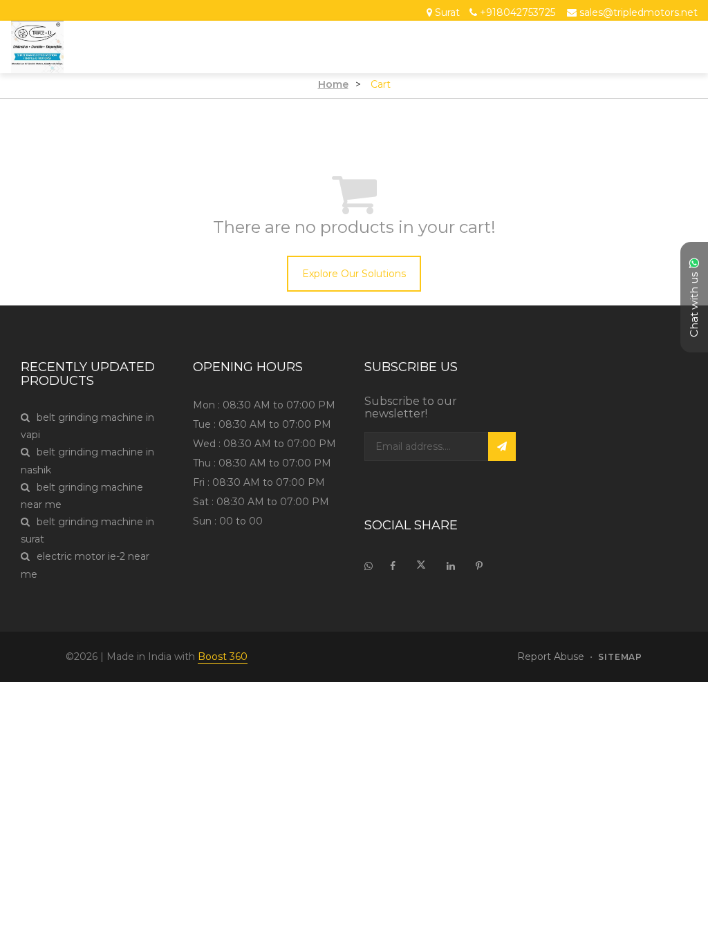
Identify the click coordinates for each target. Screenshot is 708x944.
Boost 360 (223, 656)
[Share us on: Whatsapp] (372, 566)
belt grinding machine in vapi (87, 426)
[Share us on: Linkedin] (450, 566)
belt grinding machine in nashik (87, 460)
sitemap (620, 657)
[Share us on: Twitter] (421, 566)
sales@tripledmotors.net (638, 13)
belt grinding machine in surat (87, 530)
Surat (447, 13)
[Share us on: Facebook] (393, 566)
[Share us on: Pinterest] (479, 566)
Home (333, 84)
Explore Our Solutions (354, 273)
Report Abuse (550, 656)
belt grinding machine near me (82, 496)
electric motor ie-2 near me (85, 565)
